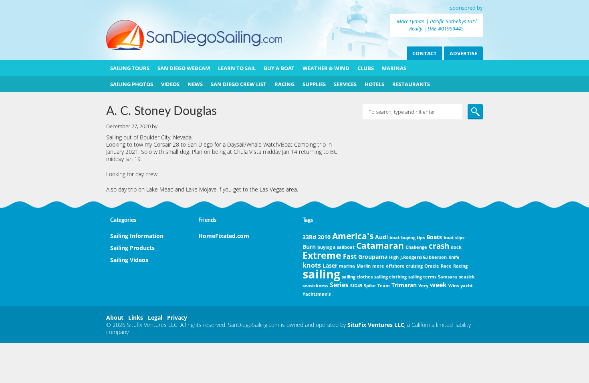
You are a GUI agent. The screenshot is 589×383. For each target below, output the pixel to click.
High (394, 257)
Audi (381, 237)
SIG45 (356, 285)
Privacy (177, 317)
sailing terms (422, 277)
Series (339, 284)
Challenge (416, 247)
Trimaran (404, 285)
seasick (467, 277)
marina (347, 266)
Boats (434, 237)
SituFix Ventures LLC (375, 325)
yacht (466, 285)
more (378, 266)
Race (446, 266)
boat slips (454, 237)
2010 (324, 237)
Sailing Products (132, 248)
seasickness (315, 285)
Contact (424, 53)
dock (456, 247)
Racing (460, 266)
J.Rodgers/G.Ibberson (423, 257)
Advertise (463, 53)
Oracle (431, 266)
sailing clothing (390, 277)
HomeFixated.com (223, 236)
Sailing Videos (129, 260)
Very (423, 285)
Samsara (447, 277)
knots (312, 265)
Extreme (322, 255)
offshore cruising (404, 266)
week (438, 284)
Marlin (364, 266)
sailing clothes (357, 277)
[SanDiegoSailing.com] (194, 48)
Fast (350, 256)
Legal (155, 317)
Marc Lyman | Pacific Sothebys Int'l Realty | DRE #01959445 (436, 25)
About (114, 317)
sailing (321, 274)
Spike (370, 285)
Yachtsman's (317, 294)
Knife (454, 257)
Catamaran (380, 245)
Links (135, 317)
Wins (453, 285)
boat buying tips (407, 237)
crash (439, 245)
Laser (330, 265)
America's (352, 236)
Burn (309, 246)
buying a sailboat (336, 247)
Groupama (372, 256)
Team (383, 285)
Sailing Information (136, 236)
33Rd (309, 237)
